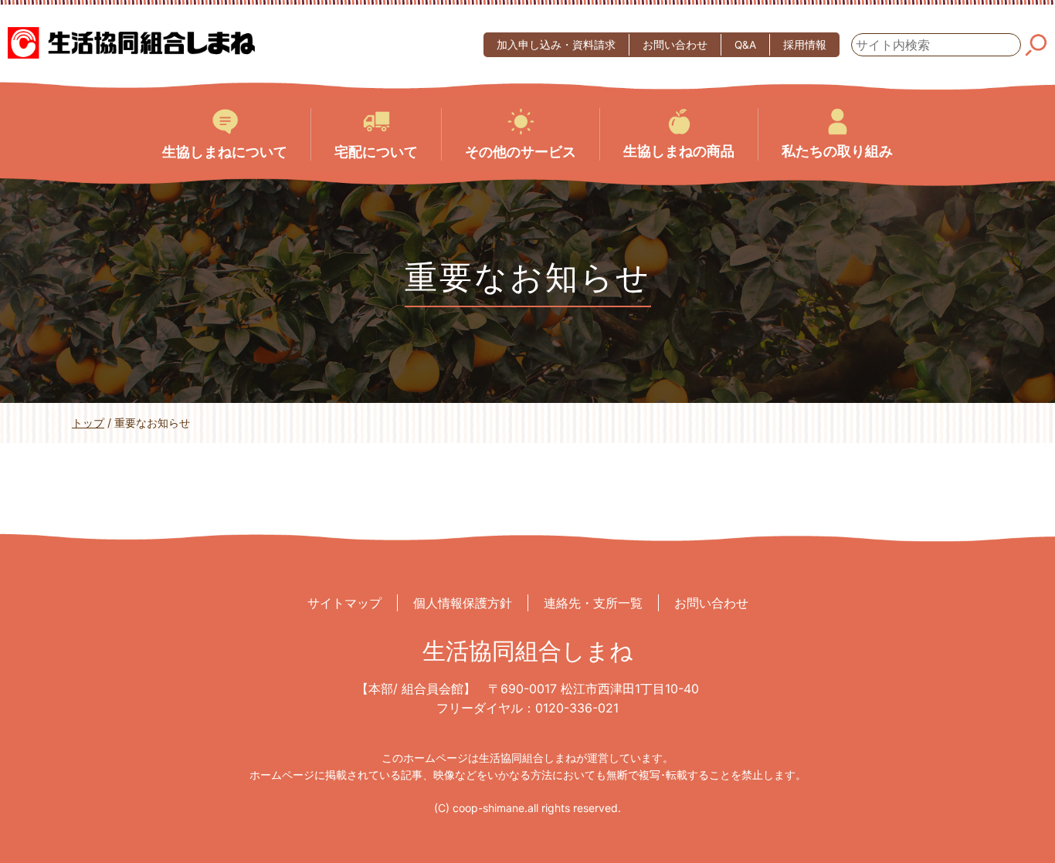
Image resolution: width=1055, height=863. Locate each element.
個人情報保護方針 (462, 603)
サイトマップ (344, 603)
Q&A (745, 45)
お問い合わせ (675, 45)
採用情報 (804, 45)
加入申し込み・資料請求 (556, 45)
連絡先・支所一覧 (593, 603)
